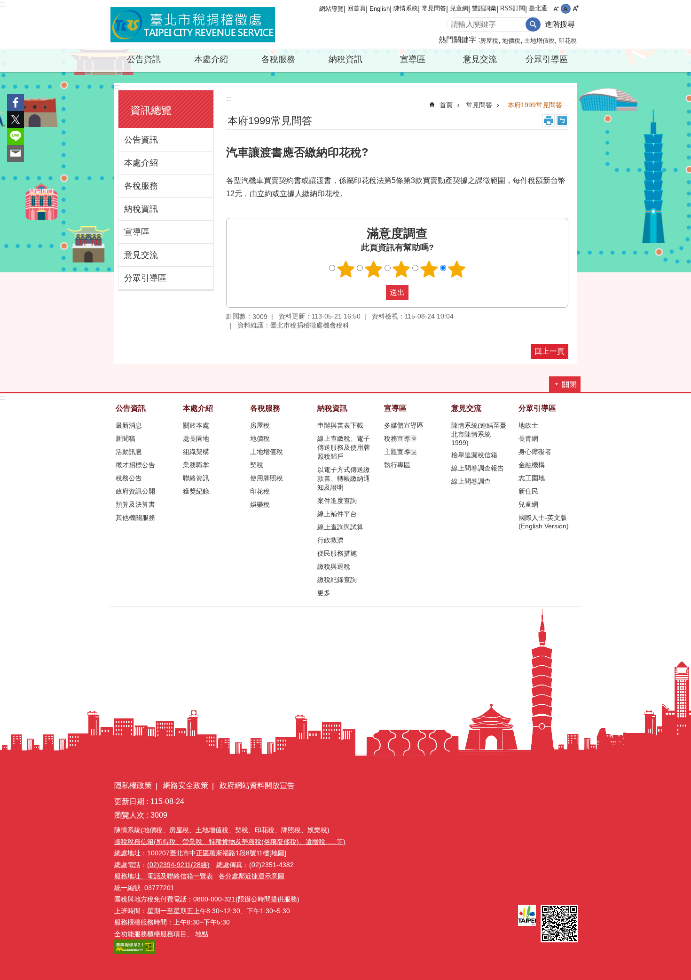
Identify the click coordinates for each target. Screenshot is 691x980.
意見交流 (141, 255)
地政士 (528, 425)
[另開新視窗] (527, 915)
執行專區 (397, 465)
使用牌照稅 (266, 478)
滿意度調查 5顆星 (457, 269)
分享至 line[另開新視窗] (15, 136)
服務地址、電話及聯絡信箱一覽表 (163, 876)
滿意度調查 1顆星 (346, 269)
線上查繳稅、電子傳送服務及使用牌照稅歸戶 (343, 447)
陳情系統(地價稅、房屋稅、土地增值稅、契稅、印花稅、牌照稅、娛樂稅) (222, 830)
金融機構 (531, 465)
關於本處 (196, 425)
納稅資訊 (141, 209)
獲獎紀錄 (196, 491)
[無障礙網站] (135, 952)
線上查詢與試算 (340, 527)
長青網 (528, 438)
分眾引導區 (145, 278)
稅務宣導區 (400, 438)
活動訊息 (129, 451)
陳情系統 (405, 8)
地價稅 (511, 40)
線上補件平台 (337, 514)
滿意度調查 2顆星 (374, 269)
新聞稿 (125, 438)
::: (3, 4)
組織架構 (196, 451)
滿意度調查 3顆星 (401, 269)
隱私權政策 (133, 785)
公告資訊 (141, 139)
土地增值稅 (539, 40)
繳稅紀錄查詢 (337, 579)
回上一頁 (549, 351)
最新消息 (129, 425)
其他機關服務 (135, 517)
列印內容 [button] (548, 120)
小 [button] (556, 9)
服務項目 (173, 934)
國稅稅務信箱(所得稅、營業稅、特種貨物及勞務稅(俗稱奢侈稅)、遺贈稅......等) (230, 841)
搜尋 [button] (533, 24)
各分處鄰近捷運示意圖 (251, 876)
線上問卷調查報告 (477, 468)
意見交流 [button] (480, 59)
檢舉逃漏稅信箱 (474, 455)
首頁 (446, 105)
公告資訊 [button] (144, 59)
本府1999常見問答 (535, 105)
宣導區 (136, 232)
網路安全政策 (185, 785)
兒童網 (459, 8)
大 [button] (576, 9)
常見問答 (434, 8)
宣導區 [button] (412, 59)
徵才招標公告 (135, 465)
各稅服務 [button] (278, 59)
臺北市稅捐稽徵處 (192, 24)
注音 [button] (562, 120)
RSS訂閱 (512, 8)
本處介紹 (141, 162)
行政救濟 (330, 540)
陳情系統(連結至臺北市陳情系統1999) (478, 434)
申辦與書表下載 (340, 425)
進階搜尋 (560, 24)
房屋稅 (489, 40)
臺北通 (538, 8)
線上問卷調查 (471, 481)
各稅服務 (141, 186)
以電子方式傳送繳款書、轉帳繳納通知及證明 (343, 478)
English (379, 8)
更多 (323, 593)
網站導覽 (331, 8)
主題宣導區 (400, 451)
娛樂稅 (260, 504)
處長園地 (196, 438)
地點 (201, 934)
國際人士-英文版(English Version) (543, 522)
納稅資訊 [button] (345, 59)
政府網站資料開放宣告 (257, 785)
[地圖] (277, 853)
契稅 (256, 465)
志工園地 (531, 478)
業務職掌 (196, 465)
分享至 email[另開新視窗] (15, 153)
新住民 (528, 491)
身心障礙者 (534, 451)
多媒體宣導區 (404, 425)
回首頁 (356, 8)
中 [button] (566, 9)
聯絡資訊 (196, 478)
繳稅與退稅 (333, 566)
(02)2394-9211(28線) (178, 864)
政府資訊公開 (135, 491)
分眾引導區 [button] (547, 59)
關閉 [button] (569, 385)
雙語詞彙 (484, 8)
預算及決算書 (135, 504)
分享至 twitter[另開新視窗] (15, 119)
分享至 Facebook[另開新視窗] (15, 102)
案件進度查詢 (337, 500)
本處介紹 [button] (211, 59)
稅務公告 (129, 478)
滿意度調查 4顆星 (429, 269)
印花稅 (567, 40)
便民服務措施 (337, 553)
